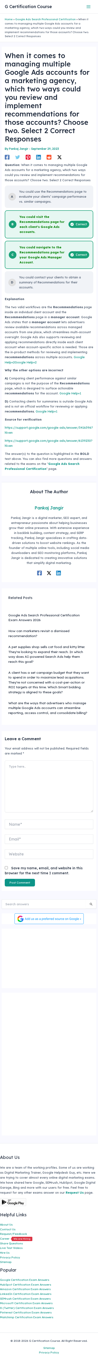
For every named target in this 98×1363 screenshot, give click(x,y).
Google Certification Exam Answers (24, 1280)
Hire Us (5, 1252)
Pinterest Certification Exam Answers (26, 1312)
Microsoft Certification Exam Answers (26, 1303)
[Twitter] (17, 157)
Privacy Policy (10, 1257)
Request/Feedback (13, 1234)
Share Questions (11, 1243)
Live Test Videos (11, 1248)
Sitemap (6, 1262)
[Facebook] (7, 157)
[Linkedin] (38, 157)
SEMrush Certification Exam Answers (25, 1298)
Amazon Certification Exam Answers (25, 1289)
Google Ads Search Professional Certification (45, 19)
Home (9, 19)
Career (15, 1238)
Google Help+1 (70, 393)
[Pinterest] (28, 157)
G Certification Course (28, 6)
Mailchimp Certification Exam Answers (26, 1317)
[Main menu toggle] (88, 6)
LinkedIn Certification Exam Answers (25, 1294)
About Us (6, 1224)
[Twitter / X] (59, 157)
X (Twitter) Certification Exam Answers (27, 1308)
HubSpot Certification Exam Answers (25, 1284)
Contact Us (7, 1229)
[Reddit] (49, 157)
